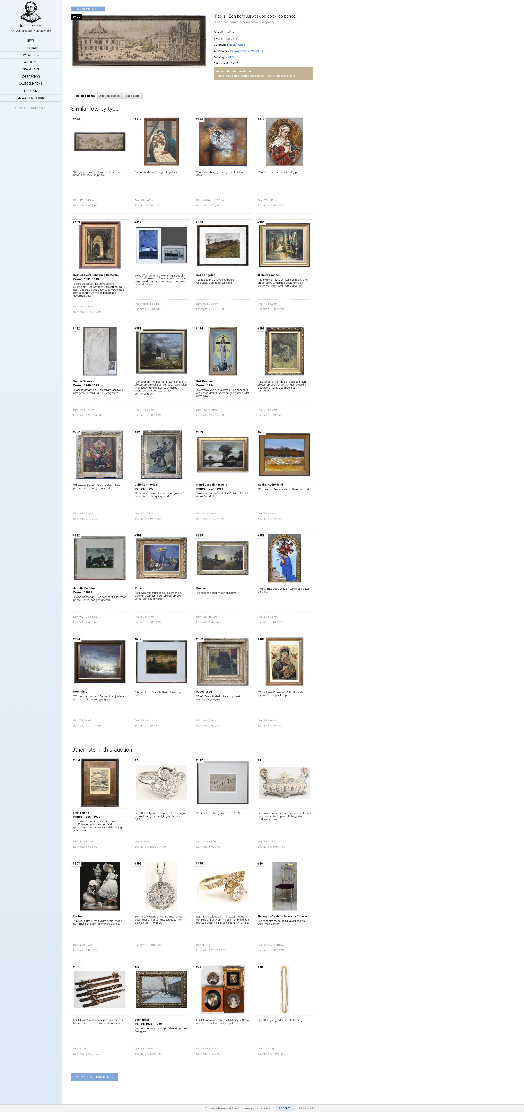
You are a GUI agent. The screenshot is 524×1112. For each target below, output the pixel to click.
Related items (85, 95)
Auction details (109, 95)
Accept (284, 1108)
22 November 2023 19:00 (246, 51)
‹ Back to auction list (88, 9)
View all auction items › (94, 1077)
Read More (307, 1108)
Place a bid (132, 95)
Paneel (241, 44)
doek (232, 44)
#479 (231, 57)
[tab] (85, 95)
